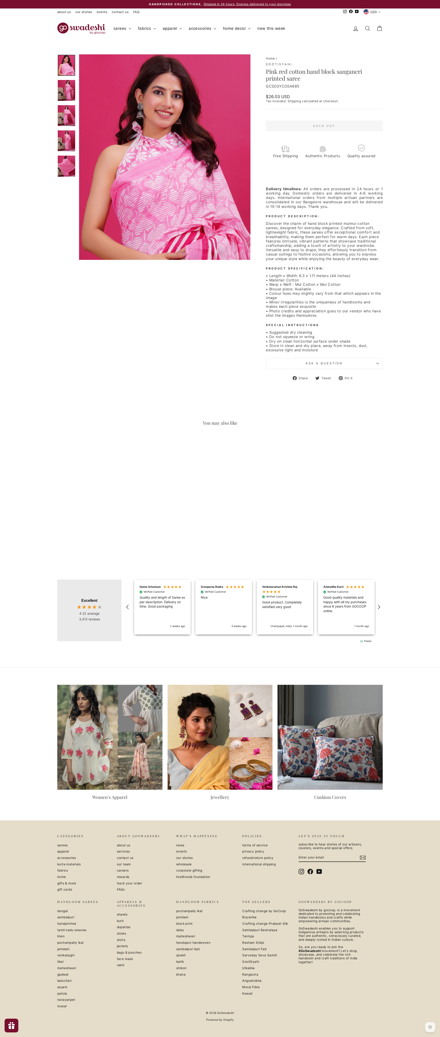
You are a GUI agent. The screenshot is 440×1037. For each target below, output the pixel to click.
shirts (121, 940)
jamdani (63, 949)
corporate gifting (189, 870)
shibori (181, 968)
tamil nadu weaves (72, 930)
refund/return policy (257, 858)
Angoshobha (251, 980)
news (180, 845)
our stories (83, 12)
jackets (122, 946)
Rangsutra (250, 974)
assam (62, 987)
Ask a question (324, 363)
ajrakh (181, 955)
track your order (129, 883)
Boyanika (249, 917)
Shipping (294, 101)
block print (184, 923)
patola (62, 993)
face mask (125, 959)
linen (61, 936)
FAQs (121, 889)
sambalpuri (65, 917)
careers (123, 870)
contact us (120, 12)
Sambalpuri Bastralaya (259, 930)
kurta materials (69, 864)
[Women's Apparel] (109, 737)
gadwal (62, 974)
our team (124, 864)
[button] (127, 607)
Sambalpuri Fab (254, 949)
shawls (122, 914)
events (102, 12)
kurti (120, 921)
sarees (120, 28)
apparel (170, 28)
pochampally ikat (70, 942)
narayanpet (66, 999)
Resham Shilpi (253, 942)
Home (270, 58)
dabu (180, 930)
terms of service (255, 845)
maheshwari (66, 968)
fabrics (145, 28)
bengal (62, 911)
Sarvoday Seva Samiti (259, 955)
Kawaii (247, 993)
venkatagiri (65, 955)
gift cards (64, 889)
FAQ (136, 12)
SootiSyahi (279, 64)
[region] (253, 607)
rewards (123, 877)
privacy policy (253, 851)
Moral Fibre (251, 987)
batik (180, 961)
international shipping (259, 864)
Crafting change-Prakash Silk (265, 923)
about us (64, 12)
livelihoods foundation (193, 877)
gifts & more (66, 883)
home (61, 877)
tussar (62, 1006)
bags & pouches (129, 952)
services (123, 851)
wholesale (184, 864)
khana (181, 974)
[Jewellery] (220, 737)
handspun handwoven (193, 942)
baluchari (64, 980)
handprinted (66, 923)
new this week (271, 28)
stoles (121, 933)
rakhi (120, 965)
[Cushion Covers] (330, 737)
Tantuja (248, 936)
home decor (235, 28)
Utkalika (248, 968)
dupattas (124, 927)
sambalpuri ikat (188, 949)
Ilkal (60, 961)
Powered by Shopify (220, 1019)
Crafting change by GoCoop (264, 911)
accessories (201, 28)
